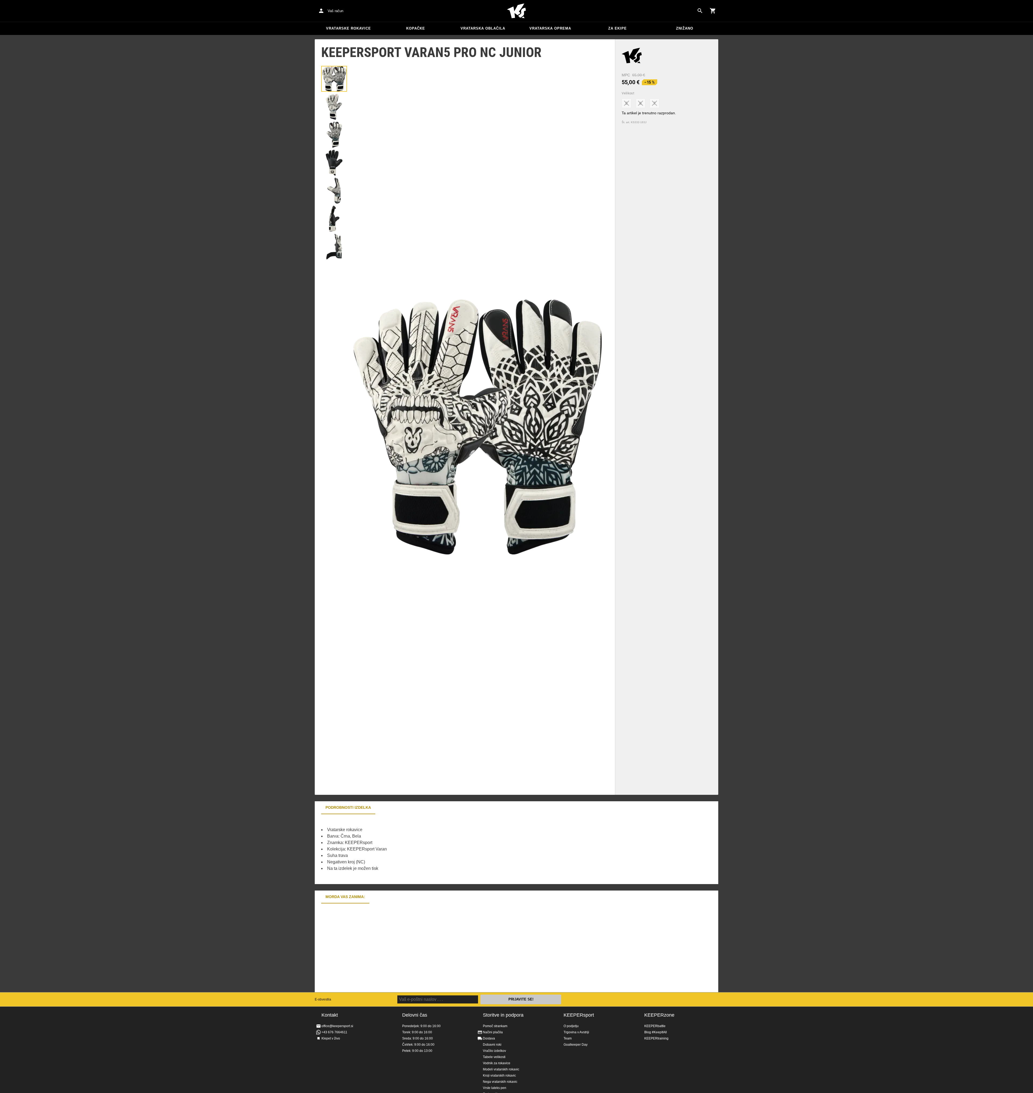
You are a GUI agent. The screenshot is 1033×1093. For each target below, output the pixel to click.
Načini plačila (493, 1032)
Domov (516, 11)
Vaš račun (335, 11)
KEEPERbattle (655, 1026)
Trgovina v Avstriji (576, 1032)
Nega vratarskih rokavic (500, 1082)
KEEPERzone (659, 1015)
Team (568, 1038)
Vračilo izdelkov (494, 1051)
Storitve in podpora (503, 1015)
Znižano (684, 28)
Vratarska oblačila (483, 28)
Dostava (489, 1038)
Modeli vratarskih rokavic (501, 1069)
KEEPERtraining (656, 1038)
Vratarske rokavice (348, 28)
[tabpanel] (409, 849)
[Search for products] (700, 10)
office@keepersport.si (337, 1026)
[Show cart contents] (712, 10)
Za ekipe (617, 28)
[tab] (334, 79)
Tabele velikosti (494, 1057)
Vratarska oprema (550, 28)
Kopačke (415, 28)
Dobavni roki (492, 1044)
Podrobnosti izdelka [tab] (348, 807)
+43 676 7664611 (334, 1032)
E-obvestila (323, 999)
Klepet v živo (330, 1038)
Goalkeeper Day (576, 1044)
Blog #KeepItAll (655, 1032)
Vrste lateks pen (494, 1088)
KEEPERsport (579, 1015)
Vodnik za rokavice (496, 1063)
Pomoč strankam (495, 1026)
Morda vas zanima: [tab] (345, 897)
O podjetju (571, 1026)
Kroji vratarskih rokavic (499, 1075)
